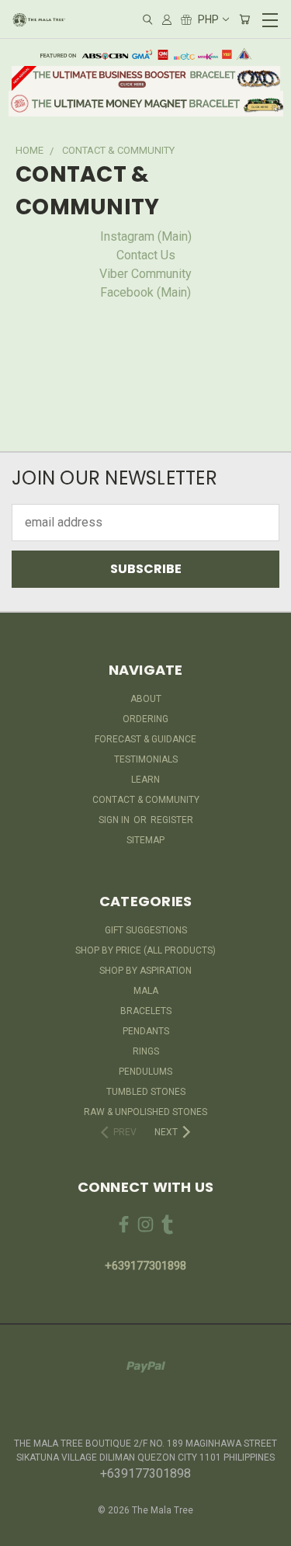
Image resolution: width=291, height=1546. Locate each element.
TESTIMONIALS (146, 759)
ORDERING (145, 719)
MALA (145, 990)
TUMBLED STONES (145, 1091)
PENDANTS (146, 1031)
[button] (146, 79)
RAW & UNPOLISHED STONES (145, 1112)
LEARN (145, 779)
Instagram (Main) (146, 236)
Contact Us (145, 255)
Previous (25, 1530)
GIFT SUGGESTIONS (146, 930)
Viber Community (145, 273)
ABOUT (145, 698)
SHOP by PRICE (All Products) (145, 950)
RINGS (146, 1051)
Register (172, 820)
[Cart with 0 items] (244, 19)
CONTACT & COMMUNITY (145, 799)
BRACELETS (145, 1011)
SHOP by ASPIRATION (145, 970)
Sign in (115, 820)
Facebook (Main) (145, 292)
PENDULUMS (145, 1071)
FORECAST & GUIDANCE (145, 739)
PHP (208, 19)
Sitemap (145, 840)
